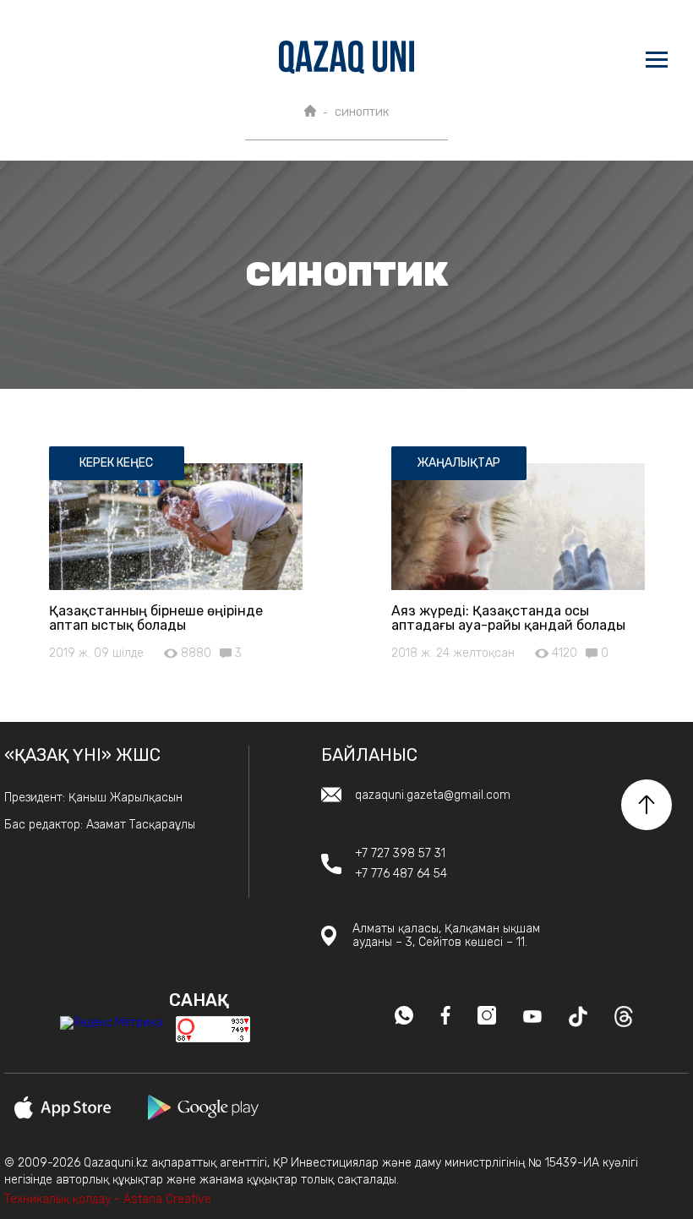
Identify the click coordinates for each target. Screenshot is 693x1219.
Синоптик (362, 112)
